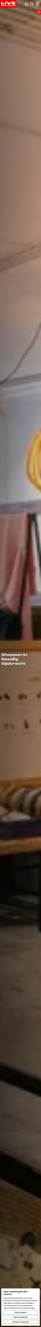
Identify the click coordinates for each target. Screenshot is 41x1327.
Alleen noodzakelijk (20, 1317)
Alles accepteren (20, 1312)
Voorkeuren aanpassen (21, 1322)
